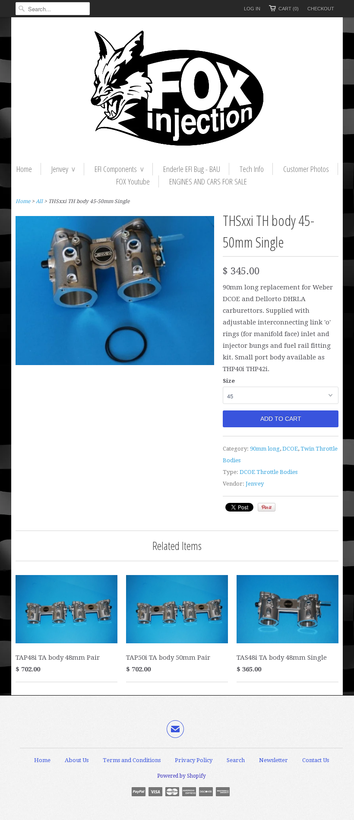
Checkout (320, 8)
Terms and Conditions (132, 760)
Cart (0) (288, 8)
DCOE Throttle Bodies (268, 472)
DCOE (290, 448)
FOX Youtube (133, 181)
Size (229, 381)
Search (236, 760)
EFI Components (119, 169)
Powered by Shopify (181, 776)
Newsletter (273, 760)
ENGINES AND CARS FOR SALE (208, 181)
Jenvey (63, 169)
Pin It (266, 507)
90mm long (265, 448)
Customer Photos (306, 169)
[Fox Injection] (177, 90)
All (39, 201)
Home (24, 169)
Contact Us (315, 760)
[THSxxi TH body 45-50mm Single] (115, 363)
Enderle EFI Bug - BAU (191, 169)
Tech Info (252, 169)
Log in (252, 8)
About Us (76, 760)
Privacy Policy (193, 760)
